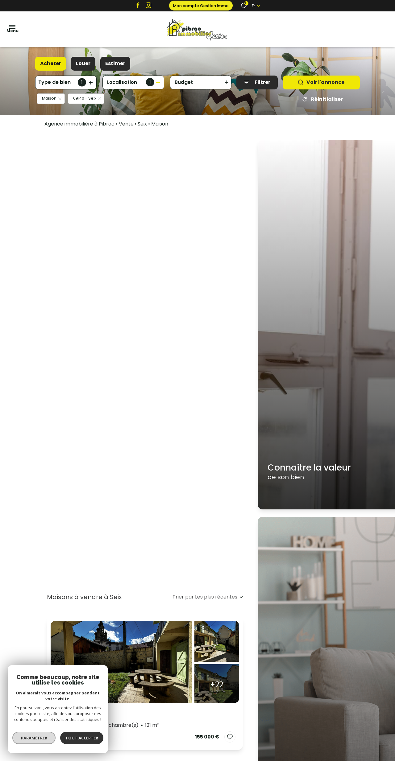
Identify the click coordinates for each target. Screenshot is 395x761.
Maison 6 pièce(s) (106, 725)
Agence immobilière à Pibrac (79, 123)
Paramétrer (34, 738)
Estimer (115, 63)
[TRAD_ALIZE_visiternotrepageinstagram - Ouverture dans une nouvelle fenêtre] (148, 4)
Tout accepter (81, 738)
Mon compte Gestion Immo (201, 5)
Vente (126, 123)
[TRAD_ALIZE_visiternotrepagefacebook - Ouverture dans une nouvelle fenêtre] (138, 4)
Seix (142, 123)
